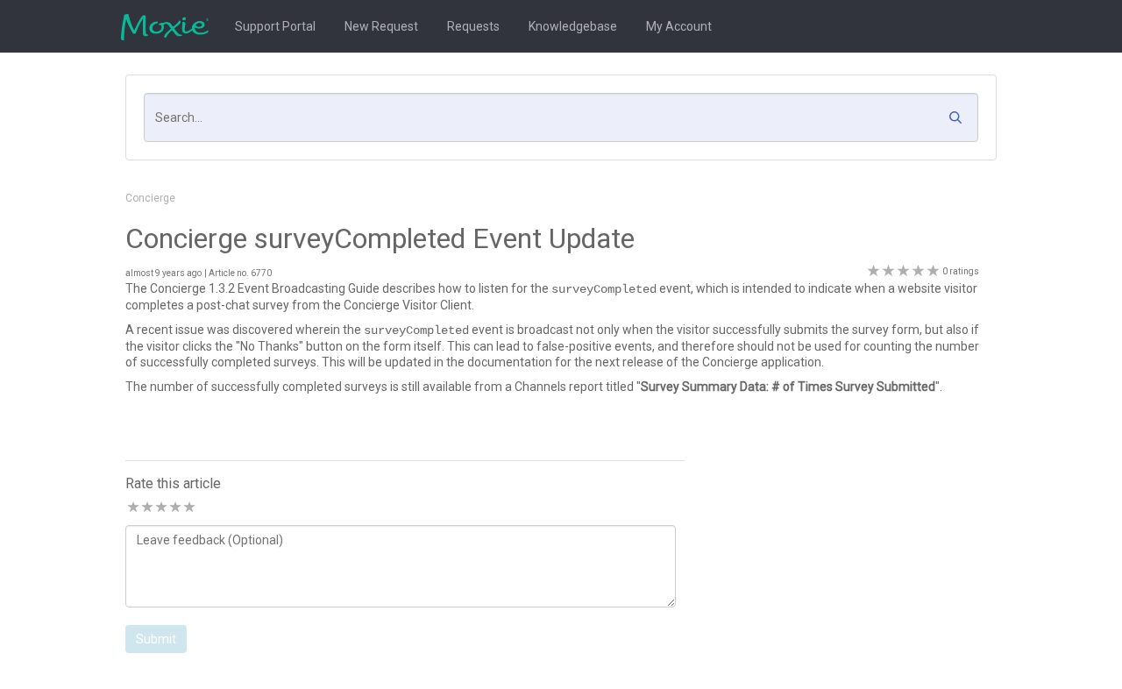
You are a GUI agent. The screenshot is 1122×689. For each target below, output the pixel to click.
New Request (381, 26)
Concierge (150, 198)
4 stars (174, 508)
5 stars (188, 508)
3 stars (160, 508)
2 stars (146, 508)
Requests (473, 26)
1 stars (132, 508)
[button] (959, 121)
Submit (156, 639)
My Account (679, 26)
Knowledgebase (573, 26)
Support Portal (275, 26)
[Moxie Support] (169, 26)
